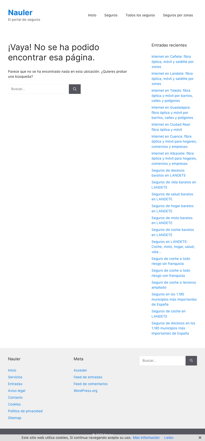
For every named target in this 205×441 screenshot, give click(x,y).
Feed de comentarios (91, 384)
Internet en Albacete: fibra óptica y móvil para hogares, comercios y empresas (174, 158)
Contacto (15, 397)
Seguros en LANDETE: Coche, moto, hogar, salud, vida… (173, 247)
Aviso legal (16, 391)
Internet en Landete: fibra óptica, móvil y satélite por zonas (173, 79)
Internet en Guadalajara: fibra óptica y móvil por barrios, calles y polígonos (172, 112)
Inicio (92, 15)
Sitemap (14, 418)
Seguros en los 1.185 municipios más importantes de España (174, 299)
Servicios (15, 377)
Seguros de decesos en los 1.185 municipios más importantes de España (173, 328)
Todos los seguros (140, 15)
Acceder (80, 370)
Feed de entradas (88, 377)
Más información (146, 438)
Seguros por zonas (178, 15)
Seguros (111, 15)
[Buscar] (75, 89)
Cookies (14, 404)
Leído (168, 438)
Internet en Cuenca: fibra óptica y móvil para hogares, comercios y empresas (174, 141)
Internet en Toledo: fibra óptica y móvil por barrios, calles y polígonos (172, 95)
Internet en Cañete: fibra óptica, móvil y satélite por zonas (173, 62)
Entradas (15, 384)
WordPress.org (85, 391)
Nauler (20, 12)
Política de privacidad (25, 411)
